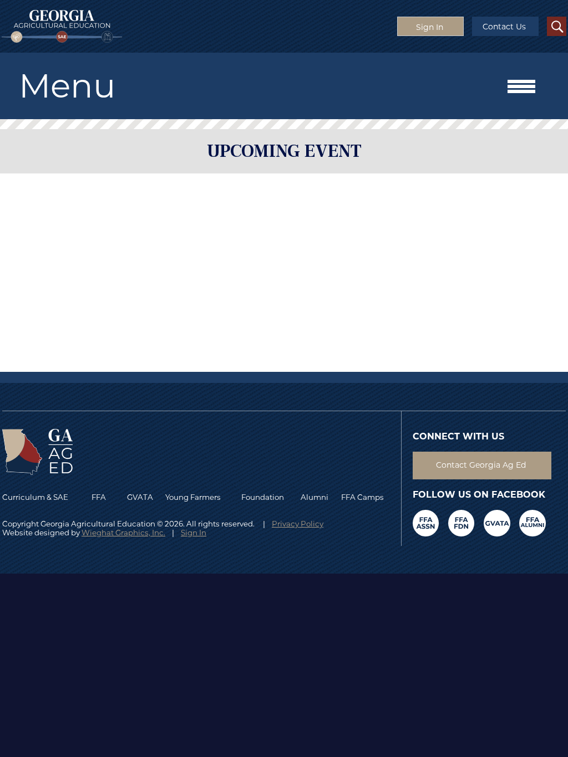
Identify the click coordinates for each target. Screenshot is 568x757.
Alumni (314, 497)
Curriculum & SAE (35, 497)
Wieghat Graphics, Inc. (123, 532)
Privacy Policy (297, 523)
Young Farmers (193, 497)
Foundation (262, 497)
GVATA (140, 497)
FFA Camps (362, 497)
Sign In (193, 532)
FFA (101, 497)
